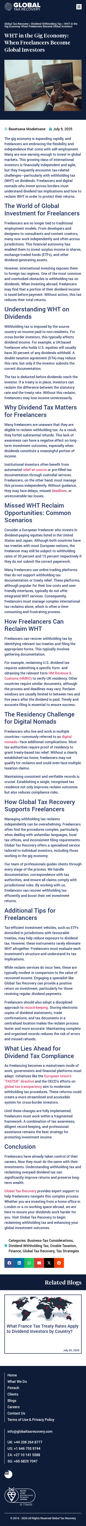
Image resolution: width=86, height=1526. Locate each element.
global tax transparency (23, 1086)
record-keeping (36, 1007)
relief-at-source (34, 469)
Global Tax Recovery (16, 23)
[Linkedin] (8, 1474)
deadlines (59, 490)
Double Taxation (63, 1245)
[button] (79, 6)
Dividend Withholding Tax (46, 23)
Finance (15, 1251)
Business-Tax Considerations (50, 1240)
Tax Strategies (67, 1251)
